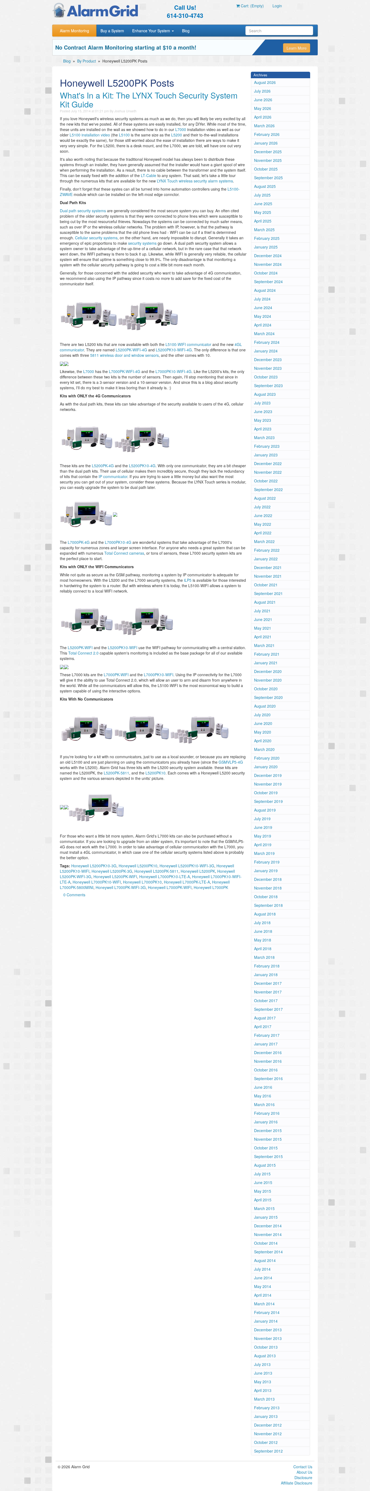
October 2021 (266, 584)
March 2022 (264, 541)
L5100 (124, 135)
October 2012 (266, 1442)
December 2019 (268, 775)
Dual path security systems (83, 210)
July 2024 (262, 299)
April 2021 (262, 636)
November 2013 (268, 1338)
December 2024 (268, 255)
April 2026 (262, 117)
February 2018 (267, 966)
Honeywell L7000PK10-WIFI (97, 882)
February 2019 (267, 862)
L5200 (176, 135)
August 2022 (265, 498)
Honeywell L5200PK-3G (112, 871)
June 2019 (263, 827)
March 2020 (264, 749)
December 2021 (268, 567)
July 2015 (262, 1173)
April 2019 (262, 844)
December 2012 (268, 1425)
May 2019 (262, 836)
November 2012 (268, 1433)
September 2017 (268, 1009)
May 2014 (262, 1286)
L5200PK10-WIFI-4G (174, 349)
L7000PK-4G (79, 542)
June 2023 (263, 411)
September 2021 (268, 593)
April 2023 (262, 428)
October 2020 (266, 688)
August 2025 (265, 186)
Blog (186, 30)
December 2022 (268, 463)
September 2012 (268, 1451)
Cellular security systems (96, 237)
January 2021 (266, 662)
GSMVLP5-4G (231, 762)
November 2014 (268, 1234)
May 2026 (262, 108)
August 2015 (265, 1165)
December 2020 (268, 671)
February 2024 (267, 342)
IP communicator (113, 476)
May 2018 (262, 940)
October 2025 (266, 169)
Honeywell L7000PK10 (142, 882)
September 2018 (268, 905)
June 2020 (263, 723)
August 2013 (265, 1355)
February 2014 (267, 1312)
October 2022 (266, 480)
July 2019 (262, 818)
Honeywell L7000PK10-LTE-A (164, 876)
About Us (304, 1472)
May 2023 (262, 420)
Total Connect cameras (124, 553)
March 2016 (264, 1104)
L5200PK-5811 (116, 773)
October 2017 (266, 1000)
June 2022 (263, 515)
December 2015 (268, 1130)
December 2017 (268, 983)
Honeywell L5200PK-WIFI (115, 876)
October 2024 (266, 273)
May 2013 (262, 1381)
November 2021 (268, 576)
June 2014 (263, 1277)
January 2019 (266, 870)
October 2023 (266, 377)
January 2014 (266, 1321)
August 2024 (265, 290)
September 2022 (268, 489)
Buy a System (112, 30)
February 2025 (267, 238)
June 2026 (263, 99)
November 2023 (268, 368)
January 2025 (266, 247)
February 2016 (267, 1113)
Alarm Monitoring (74, 30)
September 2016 (268, 1078)
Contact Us (302, 1466)
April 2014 (262, 1295)
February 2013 (267, 1407)
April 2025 (262, 221)
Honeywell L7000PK (211, 887)
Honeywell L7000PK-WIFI (170, 887)
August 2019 (265, 810)
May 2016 (262, 1095)
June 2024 (263, 307)
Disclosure (303, 1477)
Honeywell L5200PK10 (138, 865)
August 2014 (265, 1260)
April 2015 (262, 1199)
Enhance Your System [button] (151, 30)
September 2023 (268, 385)
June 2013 (263, 1373)
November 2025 (268, 160)
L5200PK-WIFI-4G (131, 349)
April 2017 (262, 1026)
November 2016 (268, 1061)
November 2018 (268, 888)
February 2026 (267, 134)
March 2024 (264, 333)
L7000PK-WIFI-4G (124, 371)
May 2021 (262, 628)
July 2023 (262, 403)
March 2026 (264, 125)
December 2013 (268, 1329)
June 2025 (263, 203)
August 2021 (265, 602)
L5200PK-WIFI (80, 647)
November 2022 (268, 472)
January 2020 (266, 766)
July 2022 (262, 506)
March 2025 (264, 229)
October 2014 (266, 1243)
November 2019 (268, 784)
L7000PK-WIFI (116, 674)
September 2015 (268, 1156)
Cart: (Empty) (252, 5)
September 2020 (268, 697)
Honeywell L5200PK (198, 871)
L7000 (180, 129)
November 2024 (268, 264)
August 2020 (265, 706)
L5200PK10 (155, 773)
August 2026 (265, 82)
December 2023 (268, 359)
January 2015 (266, 1217)
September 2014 (268, 1251)
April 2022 (262, 532)
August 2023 (265, 394)
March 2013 (264, 1399)
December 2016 (268, 1052)
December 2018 (268, 879)
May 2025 (262, 212)
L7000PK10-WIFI (158, 674)
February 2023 (267, 446)
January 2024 (266, 351)
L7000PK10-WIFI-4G (173, 371)
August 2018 (265, 914)
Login (277, 5)
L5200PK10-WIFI (122, 647)
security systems (142, 243)
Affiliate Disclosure (296, 1483)
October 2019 (266, 792)
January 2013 (266, 1416)
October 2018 (266, 896)
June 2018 (263, 931)
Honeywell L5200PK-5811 (156, 871)
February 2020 (267, 758)
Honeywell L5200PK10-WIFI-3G (187, 865)
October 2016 (266, 1070)
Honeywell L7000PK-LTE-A (187, 882)
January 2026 (266, 143)
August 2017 (265, 1018)
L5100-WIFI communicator (188, 344)
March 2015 (264, 1208)
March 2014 (264, 1303)
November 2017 (268, 992)
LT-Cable (148, 175)
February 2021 (267, 654)
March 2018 (264, 957)
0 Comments (74, 894)
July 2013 (262, 1364)
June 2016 (263, 1087)
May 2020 (262, 732)
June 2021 (263, 619)
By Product (86, 61)
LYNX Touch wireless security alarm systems (195, 181)
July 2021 (262, 610)
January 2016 (266, 1121)
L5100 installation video (90, 135)
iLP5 (188, 580)
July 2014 (262, 1269)
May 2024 (262, 316)
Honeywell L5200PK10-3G (93, 865)
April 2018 (262, 948)
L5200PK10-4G (142, 465)
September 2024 (268, 281)
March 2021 (264, 645)
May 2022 (262, 524)
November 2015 (268, 1139)
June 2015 (263, 1182)
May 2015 (262, 1191)
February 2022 (267, 550)
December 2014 (268, 1225)
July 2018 (262, 922)
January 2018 (266, 974)
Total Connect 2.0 (83, 653)
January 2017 (266, 1044)
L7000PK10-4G (118, 542)
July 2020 (262, 714)
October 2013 (266, 1347)
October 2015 (266, 1147)
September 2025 (268, 177)
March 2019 (264, 853)
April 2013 (262, 1390)
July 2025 (262, 195)
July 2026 (262, 91)
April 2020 (262, 740)
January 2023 (266, 454)
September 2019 (268, 801)
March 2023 (264, 437)
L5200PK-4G (103, 465)
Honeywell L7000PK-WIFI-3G (121, 887)
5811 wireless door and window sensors (124, 355)
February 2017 (267, 1035)
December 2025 (268, 151)
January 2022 (266, 558)
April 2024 (262, 325)
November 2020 (268, 680)
